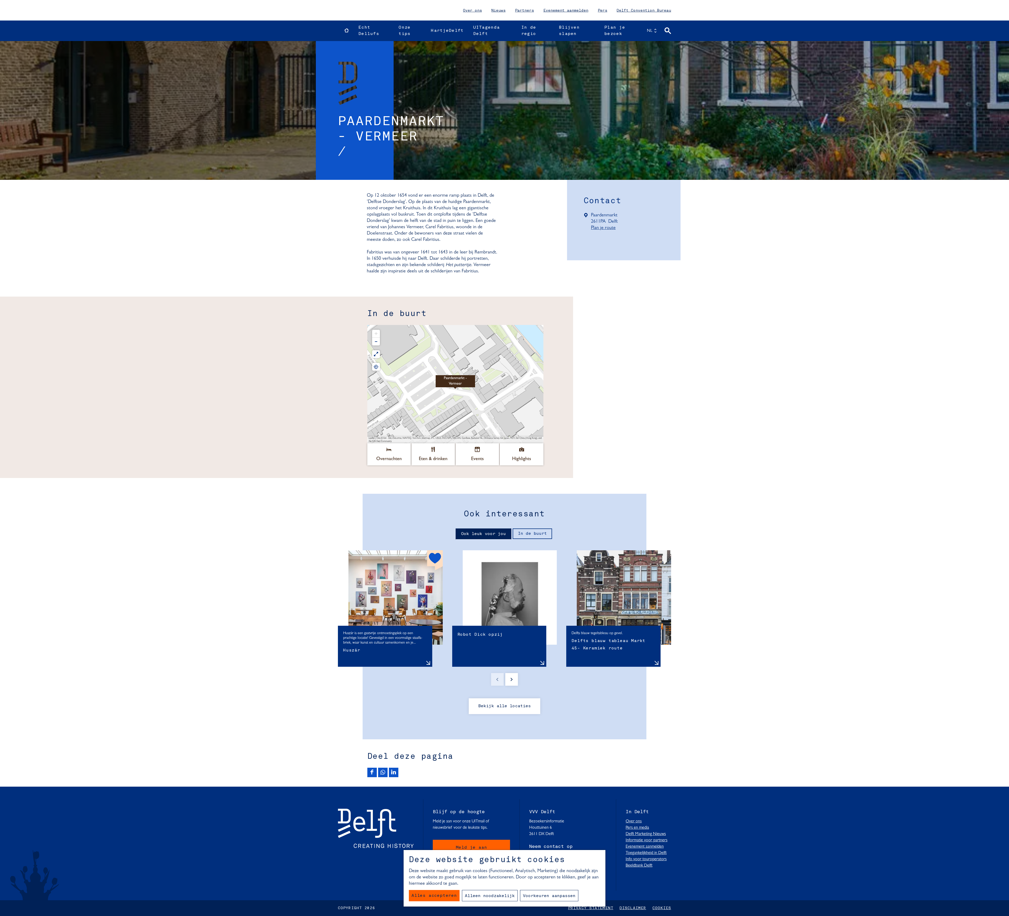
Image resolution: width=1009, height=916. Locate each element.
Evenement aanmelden (565, 10)
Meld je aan (471, 848)
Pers (602, 10)
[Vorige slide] (497, 679)
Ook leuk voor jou (483, 534)
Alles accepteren (434, 896)
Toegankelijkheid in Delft (646, 853)
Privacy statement (590, 908)
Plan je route (605, 228)
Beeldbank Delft (639, 865)
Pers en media (637, 828)
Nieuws (498, 10)
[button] (455, 384)
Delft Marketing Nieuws (646, 834)
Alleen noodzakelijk (490, 896)
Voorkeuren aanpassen (549, 896)
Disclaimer (633, 908)
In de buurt (532, 534)
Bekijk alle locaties (504, 706)
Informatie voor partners (646, 840)
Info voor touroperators (646, 859)
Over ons (472, 10)
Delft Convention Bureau (644, 10)
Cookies (661, 908)
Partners (524, 10)
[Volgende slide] (511, 679)
